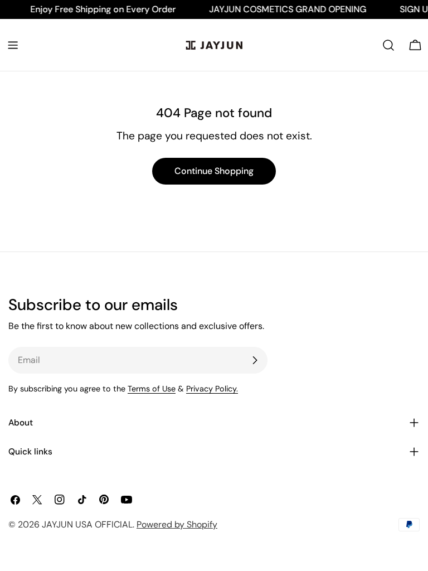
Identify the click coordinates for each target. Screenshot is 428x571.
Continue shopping (214, 171)
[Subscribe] (254, 360)
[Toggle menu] (13, 45)
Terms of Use (152, 389)
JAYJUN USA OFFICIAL (87, 524)
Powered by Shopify (177, 524)
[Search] (388, 45)
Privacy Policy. (212, 389)
